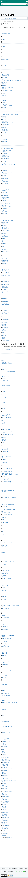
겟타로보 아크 (5, 812)
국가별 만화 (7, 18)
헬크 (3, 334)
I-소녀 (3, 540)
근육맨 (3, 93)
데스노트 (4, 116)
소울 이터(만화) (5, 200)
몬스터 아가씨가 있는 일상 (8, 158)
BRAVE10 (4, 439)
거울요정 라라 (5, 775)
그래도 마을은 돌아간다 (7, 90)
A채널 (3, 423)
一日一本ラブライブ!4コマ (8, 726)
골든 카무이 (4, 83)
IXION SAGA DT (5, 546)
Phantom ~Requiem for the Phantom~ (11, 605)
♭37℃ (3, 715)
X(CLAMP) (4, 683)
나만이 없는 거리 (5, 104)
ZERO (3, 700)
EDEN (3, 488)
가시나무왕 (4, 746)
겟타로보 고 (4, 809)
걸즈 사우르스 (5, 794)
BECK (3, 432)
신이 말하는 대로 (5, 215)
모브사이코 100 (5, 156)
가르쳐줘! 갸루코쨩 (6, 741)
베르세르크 (4, 173)
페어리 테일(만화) (6, 310)
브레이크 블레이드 (6, 178)
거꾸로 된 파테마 (5, 773)
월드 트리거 (4, 241)
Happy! (4, 529)
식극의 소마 (4, 208)
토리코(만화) (5, 301)
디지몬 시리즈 (5, 130)
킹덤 (3, 292)
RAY (3, 624)
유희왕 (3, 244)
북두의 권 (4, 177)
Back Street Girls (6, 429)
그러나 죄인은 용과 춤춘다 (8, 92)
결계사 (3, 819)
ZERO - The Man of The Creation (9, 702)
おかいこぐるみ (5, 721)
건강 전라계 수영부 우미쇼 (8, 785)
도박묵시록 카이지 (6, 124)
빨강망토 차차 (5, 183)
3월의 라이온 (5, 380)
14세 (3, 360)
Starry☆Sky (4, 645)
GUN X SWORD (5, 522)
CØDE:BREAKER (5, 462)
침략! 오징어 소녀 (6, 275)
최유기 (3, 274)
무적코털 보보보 (5, 159)
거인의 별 (4, 777)
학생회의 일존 (5, 327)
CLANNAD (4, 46)
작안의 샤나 (4, 258)
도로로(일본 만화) (6, 119)
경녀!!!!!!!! (4, 823)
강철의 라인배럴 (5, 762)
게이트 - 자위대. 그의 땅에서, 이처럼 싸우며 (11, 80)
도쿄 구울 (4, 126)
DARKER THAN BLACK (7, 471)
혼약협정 (4, 335)
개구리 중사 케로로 (6, 767)
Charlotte (4, 453)
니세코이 (4, 107)
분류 (3, 18)
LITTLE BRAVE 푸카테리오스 (8, 561)
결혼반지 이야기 (5, 820)
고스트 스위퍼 (5, 835)
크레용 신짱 (4, 289)
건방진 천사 (4, 788)
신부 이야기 (4, 213)
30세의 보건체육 (5, 376)
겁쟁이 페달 (4, 79)
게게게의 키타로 (5, 801)
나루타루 (4, 100)
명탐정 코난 (4, 155)
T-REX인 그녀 (5, 652)
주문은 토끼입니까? (6, 261)
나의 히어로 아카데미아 (7, 105)
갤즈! (3, 772)
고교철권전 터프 (5, 825)
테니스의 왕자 (5, 300)
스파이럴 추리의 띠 (6, 203)
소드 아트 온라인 (5, 198)
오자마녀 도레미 (5, 232)
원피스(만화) (5, 240)
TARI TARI (4, 653)
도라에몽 (4, 117)
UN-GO (3, 662)
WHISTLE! (4, 675)
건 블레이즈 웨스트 (6, 781)
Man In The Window (6, 570)
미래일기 (4, 163)
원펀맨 (3, 238)
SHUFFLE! (4, 643)
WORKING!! (4, 677)
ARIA (3, 420)
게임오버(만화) (5, 802)
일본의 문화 (13, 18)
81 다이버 (4, 408)
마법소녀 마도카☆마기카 (7, 148)
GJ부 (3, 511)
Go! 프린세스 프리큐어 (7, 514)
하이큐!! (4, 324)
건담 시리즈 (4, 77)
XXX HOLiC (4, 684)
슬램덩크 (4, 205)
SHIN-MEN (4, 641)
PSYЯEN (4, 610)
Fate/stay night (5, 499)
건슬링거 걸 (4, 790)
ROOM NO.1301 (5, 627)
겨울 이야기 (4, 815)
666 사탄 (4, 397)
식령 (3, 210)
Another (4, 419)
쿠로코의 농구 (5, 287)
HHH (3, 534)
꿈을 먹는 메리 (5, 95)
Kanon (3, 552)
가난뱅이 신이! (5, 739)
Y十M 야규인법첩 (6, 695)
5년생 (3, 391)
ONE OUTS (4, 596)
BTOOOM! (4, 440)
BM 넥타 (4, 437)
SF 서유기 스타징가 (6, 640)
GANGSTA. (4, 506)
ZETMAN (4, 65)
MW (3, 580)
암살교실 (4, 223)
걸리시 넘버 (4, 793)
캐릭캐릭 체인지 (5, 284)
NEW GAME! (5, 585)
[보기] (25, 4)
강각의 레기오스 (5, 74)
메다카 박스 (4, 153)
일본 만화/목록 (5, 251)
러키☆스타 (4, 138)
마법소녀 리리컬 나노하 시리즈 (8, 147)
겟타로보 (4, 807)
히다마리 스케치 (5, 340)
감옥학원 (4, 752)
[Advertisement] (14, 10)
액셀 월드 (4, 225)
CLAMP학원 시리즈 (6, 45)
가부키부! (4, 744)
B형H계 (4, 442)
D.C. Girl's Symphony (7, 468)
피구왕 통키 (4, 313)
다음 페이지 (9, 349)
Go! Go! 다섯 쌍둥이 (6, 512)
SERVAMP (4, 636)
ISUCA (3, 543)
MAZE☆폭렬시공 (6, 572)
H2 (3, 528)
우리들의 (4, 235)
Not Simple (4, 590)
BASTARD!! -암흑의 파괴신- (8, 431)
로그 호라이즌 (5, 139)
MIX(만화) (4, 575)
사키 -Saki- (4, 192)
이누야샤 (4, 248)
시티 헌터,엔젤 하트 (6, 206)
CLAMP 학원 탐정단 (6, 456)
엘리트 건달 (4, 227)
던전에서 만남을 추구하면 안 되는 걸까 (10, 114)
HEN (3, 531)
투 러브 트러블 (5, 303)
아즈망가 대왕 (5, 222)
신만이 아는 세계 (5, 211)
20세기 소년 (4, 369)
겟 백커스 (4, 804)
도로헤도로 (4, 121)
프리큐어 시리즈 (5, 312)
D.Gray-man (5, 53)
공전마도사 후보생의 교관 (7, 87)
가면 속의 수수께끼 (6, 743)
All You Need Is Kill (6, 417)
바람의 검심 (4, 170)
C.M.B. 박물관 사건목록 (7, 449)
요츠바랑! (4, 233)
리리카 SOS (4, 141)
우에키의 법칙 (5, 236)
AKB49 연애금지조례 (6, 414)
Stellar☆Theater (6, 646)
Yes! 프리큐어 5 (5, 693)
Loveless (4, 564)
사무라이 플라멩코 (6, 189)
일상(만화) (4, 253)
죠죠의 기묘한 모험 (6, 260)
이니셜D (4, 249)
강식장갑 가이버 (5, 759)
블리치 (3, 180)
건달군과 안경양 (5, 786)
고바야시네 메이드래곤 (7, 832)
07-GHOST (4, 355)
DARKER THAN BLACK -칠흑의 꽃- (9, 473)
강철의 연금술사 (5, 75)
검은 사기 (4, 798)
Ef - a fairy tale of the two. (8, 490)
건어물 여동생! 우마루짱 (7, 791)
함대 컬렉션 (4, 330)
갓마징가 (4, 754)
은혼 (3, 246)
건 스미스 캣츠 (5, 783)
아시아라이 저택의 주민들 (7, 220)
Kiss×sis (4, 555)
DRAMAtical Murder (6, 481)
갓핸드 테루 (4, 756)
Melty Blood (5, 573)
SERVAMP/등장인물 (6, 638)
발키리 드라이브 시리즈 (7, 172)
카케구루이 (4, 283)
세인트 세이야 (5, 193)
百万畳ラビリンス (6, 732)
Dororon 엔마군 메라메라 (7, 478)
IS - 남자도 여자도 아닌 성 (7, 542)
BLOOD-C (4, 39)
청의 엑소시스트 (5, 272)
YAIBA (3, 690)
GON (3, 516)
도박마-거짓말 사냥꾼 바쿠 (8, 122)
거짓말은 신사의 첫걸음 (7, 778)
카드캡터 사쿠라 (5, 281)
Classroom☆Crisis (6, 461)
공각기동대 (4, 85)
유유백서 (4, 243)
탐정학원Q (4, 298)
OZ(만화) (4, 599)
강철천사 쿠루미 (5, 765)
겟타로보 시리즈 (5, 811)
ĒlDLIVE (4, 709)
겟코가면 (4, 806)
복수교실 (4, 175)
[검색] (27, 4)
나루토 (3, 102)
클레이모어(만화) (5, 291)
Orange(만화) (5, 598)
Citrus (3, 454)
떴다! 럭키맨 (5, 132)
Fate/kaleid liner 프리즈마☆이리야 (10, 497)
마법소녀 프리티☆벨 (6, 150)
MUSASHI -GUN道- (6, 578)
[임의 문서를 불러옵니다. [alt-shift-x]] (6, 1)
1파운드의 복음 (5, 362)
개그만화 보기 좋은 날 (7, 769)
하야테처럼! (4, 322)
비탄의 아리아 (5, 181)
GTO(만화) (4, 521)
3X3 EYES (4, 378)
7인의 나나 (4, 402)
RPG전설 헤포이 (5, 629)
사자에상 (4, 190)
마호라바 (4, 151)
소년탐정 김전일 (5, 197)
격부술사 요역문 (5, 817)
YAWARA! (4, 692)
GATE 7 (3, 508)
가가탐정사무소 (5, 738)
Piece (3, 606)
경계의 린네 (4, 82)
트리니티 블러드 (5, 304)
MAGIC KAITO (5, 59)
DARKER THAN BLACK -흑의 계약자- (10, 474)
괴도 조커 (4, 88)
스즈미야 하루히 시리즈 (7, 202)
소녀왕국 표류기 (5, 195)
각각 (3, 749)
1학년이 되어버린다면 (7, 363)
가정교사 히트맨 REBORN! (8, 71)
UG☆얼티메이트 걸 (6, 661)
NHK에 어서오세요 (6, 587)
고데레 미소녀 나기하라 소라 (8, 827)
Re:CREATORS (5, 626)
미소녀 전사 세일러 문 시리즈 (8, 164)
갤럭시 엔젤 (4, 770)
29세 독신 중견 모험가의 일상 (8, 371)
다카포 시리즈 (5, 113)
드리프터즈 (4, 129)
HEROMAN (4, 533)
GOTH (3, 519)
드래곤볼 (4, 127)
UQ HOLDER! (5, 664)
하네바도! (4, 321)
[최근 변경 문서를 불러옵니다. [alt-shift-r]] (4, 1)
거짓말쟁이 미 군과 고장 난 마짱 (9, 780)
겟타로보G (4, 814)
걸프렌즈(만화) (5, 796)
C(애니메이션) (5, 448)
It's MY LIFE (4, 545)
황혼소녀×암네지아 (6, 337)
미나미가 (4, 161)
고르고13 (4, 830)
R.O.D (3, 623)
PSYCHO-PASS (5, 608)
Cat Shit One (5, 451)
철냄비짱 (4, 270)
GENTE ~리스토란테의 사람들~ (8, 509)
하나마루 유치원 (5, 319)
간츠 (3, 72)
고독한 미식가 (5, 828)
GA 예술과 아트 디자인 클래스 (8, 504)
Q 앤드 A (4, 615)
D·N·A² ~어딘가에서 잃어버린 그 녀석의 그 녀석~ (12, 482)
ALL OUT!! (4, 415)
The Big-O (4, 655)
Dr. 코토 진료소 (5, 479)
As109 (3, 422)
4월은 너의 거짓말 (6, 33)
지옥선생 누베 (5, 263)
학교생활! (4, 325)
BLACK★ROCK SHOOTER (7, 434)
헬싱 (3, 332)
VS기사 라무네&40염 (6, 670)
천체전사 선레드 (5, 269)
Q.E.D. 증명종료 (5, 617)
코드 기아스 (4, 286)
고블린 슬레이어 (5, 833)
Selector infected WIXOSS (8, 635)
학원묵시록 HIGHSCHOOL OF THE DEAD (11, 329)
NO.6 (3, 589)
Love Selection (5, 563)
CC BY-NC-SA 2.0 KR (20, 871)
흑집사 (3, 338)
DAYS (3, 476)
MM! (3, 576)
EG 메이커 (4, 491)
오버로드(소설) (5, 230)
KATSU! (3, 554)
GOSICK (4, 517)
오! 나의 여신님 (5, 228)
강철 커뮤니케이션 (6, 760)
